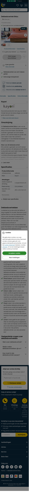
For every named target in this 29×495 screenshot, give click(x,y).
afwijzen (4, 247)
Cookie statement (9, 245)
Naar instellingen (14, 257)
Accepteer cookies (14, 253)
